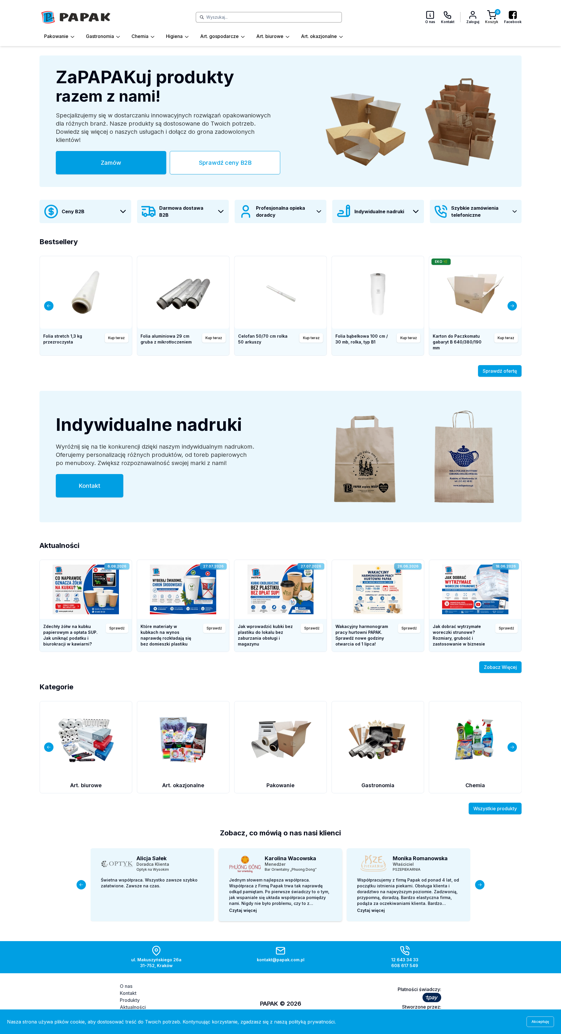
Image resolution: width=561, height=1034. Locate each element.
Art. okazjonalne (319, 36)
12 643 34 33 (404, 959)
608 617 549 (404, 965)
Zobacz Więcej (500, 667)
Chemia (139, 36)
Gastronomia (100, 36)
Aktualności (133, 1007)
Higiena (174, 36)
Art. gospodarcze (219, 36)
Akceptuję (540, 1021)
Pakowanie (56, 36)
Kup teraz (311, 338)
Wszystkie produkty (495, 808)
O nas (126, 986)
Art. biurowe (269, 36)
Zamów (111, 162)
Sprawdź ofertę (500, 371)
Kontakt (89, 485)
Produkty (130, 1000)
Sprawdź (117, 628)
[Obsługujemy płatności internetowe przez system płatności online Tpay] (432, 997)
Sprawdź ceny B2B (225, 162)
